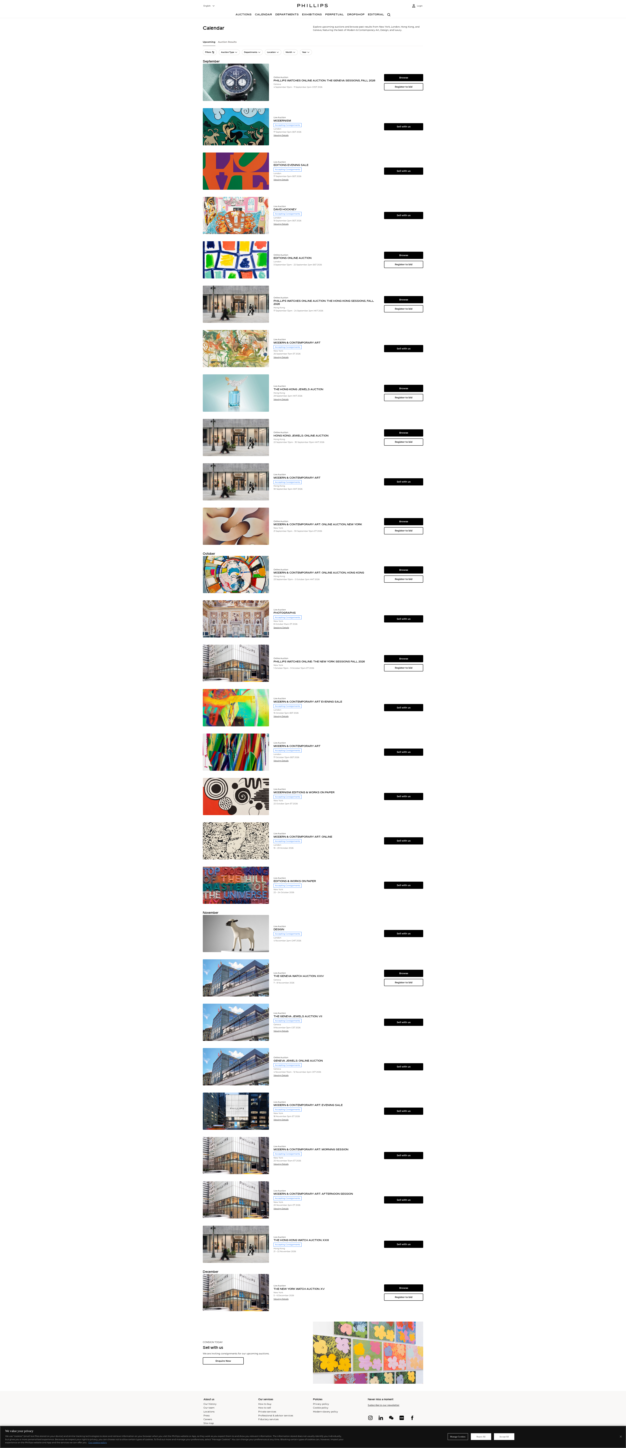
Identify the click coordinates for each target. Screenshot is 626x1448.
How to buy (264, 1403)
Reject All (481, 1436)
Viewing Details (281, 135)
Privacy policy (321, 1403)
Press (206, 1415)
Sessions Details (281, 628)
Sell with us (403, 126)
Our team (209, 1407)
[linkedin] (380, 1417)
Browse (403, 77)
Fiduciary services (268, 1419)
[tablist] (313, 43)
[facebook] (412, 1417)
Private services (267, 1411)
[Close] (620, 1436)
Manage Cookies (457, 1436)
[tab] (209, 43)
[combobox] (209, 6)
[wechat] (391, 1417)
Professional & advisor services (275, 1415)
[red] (401, 1417)
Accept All (504, 1436)
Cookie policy (320, 1407)
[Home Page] (312, 6)
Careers (207, 1419)
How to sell (264, 1407)
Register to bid (403, 86)
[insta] (370, 1417)
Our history (209, 1403)
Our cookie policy (97, 1442)
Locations (209, 1411)
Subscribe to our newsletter (383, 1405)
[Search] (389, 15)
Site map (208, 1423)
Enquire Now (223, 1360)
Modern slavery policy (325, 1411)
